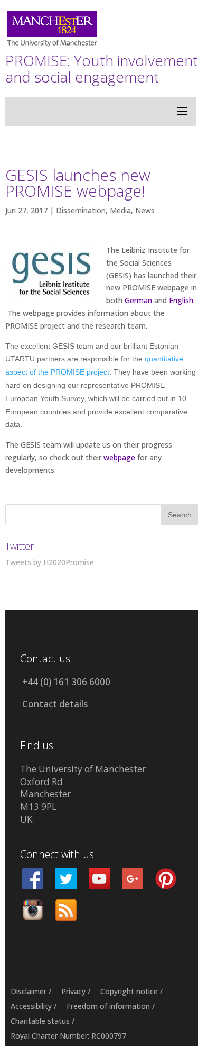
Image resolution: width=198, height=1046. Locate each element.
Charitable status (40, 1021)
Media (120, 210)
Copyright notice (129, 991)
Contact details (55, 704)
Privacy (73, 991)
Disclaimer (28, 991)
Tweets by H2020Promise (49, 562)
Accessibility (31, 1006)
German (138, 300)
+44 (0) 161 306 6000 (66, 682)
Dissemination (81, 210)
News (145, 210)
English (181, 300)
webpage (119, 457)
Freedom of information (108, 1006)
